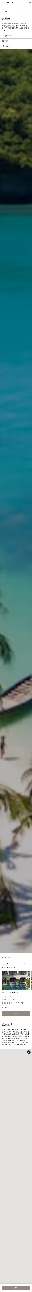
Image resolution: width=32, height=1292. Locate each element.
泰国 (6, 11)
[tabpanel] (16, 993)
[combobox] (25, 2)
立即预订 (16, 1013)
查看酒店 (4, 1008)
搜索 (16, 1288)
